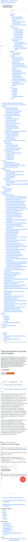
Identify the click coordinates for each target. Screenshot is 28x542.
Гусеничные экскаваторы (12, 128)
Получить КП (10, 373)
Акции (11, 26)
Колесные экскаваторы (12, 126)
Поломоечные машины (12, 135)
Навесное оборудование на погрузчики (16, 246)
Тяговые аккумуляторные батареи (15, 244)
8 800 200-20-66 (4, 0)
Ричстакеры (9, 143)
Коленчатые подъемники (12, 114)
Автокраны (9, 129)
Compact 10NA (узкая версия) (13, 153)
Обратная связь (7, 6)
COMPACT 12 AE (10, 154)
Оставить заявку (5, 470)
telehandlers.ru (6, 531)
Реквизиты (15, 91)
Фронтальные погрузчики (13, 123)
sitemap (4, 327)
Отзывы (14, 93)
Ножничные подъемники (12, 112)
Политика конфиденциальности (12, 322)
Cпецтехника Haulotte (11, 233)
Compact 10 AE (10, 151)
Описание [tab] (4, 382)
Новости (12, 56)
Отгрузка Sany (7, 294)
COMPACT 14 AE (10, 156)
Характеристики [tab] (13, 382)
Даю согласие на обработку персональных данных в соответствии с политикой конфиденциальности (14, 474)
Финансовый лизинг (17, 17)
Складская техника (11, 139)
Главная (5, 332)
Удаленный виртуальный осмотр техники (14, 165)
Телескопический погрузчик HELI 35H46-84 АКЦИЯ (20, 48)
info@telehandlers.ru (8, 5)
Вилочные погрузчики (12, 146)
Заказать (3, 373)
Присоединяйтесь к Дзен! (10, 299)
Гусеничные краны (11, 120)
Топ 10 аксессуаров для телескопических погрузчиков (18, 60)
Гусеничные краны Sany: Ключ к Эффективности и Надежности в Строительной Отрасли (12, 274)
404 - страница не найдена (9, 325)
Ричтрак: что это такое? (12, 247)
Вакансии (14, 90)
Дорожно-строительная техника (12, 115)
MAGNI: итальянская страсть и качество (16, 237)
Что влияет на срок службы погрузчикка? (16, 261)
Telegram (3, 2)
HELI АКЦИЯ (15, 40)
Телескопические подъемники (14, 111)
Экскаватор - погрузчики (12, 118)
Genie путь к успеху (11, 238)
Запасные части (10, 137)
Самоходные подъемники (10, 107)
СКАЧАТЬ (6, 384)
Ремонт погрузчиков (11, 235)
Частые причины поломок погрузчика (16, 201)
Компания (14, 88)
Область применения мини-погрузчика (16, 229)
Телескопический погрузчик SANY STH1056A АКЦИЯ (18, 31)
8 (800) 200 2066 (7, 523)
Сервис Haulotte (16, 52)
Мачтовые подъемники (12, 109)
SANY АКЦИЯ (15, 28)
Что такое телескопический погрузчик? (16, 196)
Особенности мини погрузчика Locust (16, 205)
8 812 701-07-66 (13, 0)
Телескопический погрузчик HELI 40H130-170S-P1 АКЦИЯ (20, 43)
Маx (14, 2)
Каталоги (12, 14)
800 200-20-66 (22, 448)
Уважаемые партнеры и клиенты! (12, 286)
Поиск (3, 313)
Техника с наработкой (11, 134)
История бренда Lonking (12, 230)
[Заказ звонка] (23, 479)
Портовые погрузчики (12, 145)
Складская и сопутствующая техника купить (15, 131)
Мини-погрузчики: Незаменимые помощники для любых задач (19, 73)
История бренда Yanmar (12, 232)
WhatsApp (8, 2)
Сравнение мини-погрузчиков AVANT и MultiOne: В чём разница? (18, 77)
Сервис (12, 51)
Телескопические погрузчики (13, 148)
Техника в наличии (17, 38)
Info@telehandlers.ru (8, 530)
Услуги (11, 15)
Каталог (4, 106)
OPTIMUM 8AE (9, 159)
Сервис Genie (15, 54)
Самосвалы (9, 117)
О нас (11, 87)
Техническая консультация (19, 24)
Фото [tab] (21, 382)
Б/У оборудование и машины (11, 149)
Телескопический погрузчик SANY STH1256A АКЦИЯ (18, 35)
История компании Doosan (13, 243)
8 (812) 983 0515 (7, 525)
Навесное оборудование (12, 132)
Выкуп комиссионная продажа (12, 163)
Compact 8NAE (10, 157)
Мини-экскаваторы (11, 125)
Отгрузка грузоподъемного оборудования (15, 285)
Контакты (12, 98)
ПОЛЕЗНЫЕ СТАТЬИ (17, 57)
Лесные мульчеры (16, 70)
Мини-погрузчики (10, 121)
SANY (5, 340)
